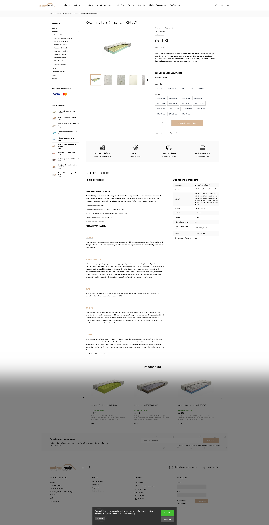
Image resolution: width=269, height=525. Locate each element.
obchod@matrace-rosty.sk (186, 467)
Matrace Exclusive (60, 64)
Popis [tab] (93, 173)
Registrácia (95, 488)
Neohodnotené (170, 28)
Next (221, 398)
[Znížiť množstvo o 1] (157, 123)
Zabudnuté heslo (181, 503)
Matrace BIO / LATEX (60, 45)
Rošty (54, 68)
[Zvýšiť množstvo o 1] (168, 123)
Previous (84, 398)
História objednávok (98, 491)
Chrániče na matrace (60, 58)
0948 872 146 (138, 492)
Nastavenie (100, 518)
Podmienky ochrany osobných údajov (61, 492)
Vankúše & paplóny (58, 72)
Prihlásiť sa (210, 440)
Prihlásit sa (95, 485)
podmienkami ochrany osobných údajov (207, 445)
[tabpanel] (109, 399)
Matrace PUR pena (60, 35)
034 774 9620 (213, 467)
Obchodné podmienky (57, 489)
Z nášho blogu (54, 501)
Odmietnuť (167, 519)
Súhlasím (167, 513)
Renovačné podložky (61, 51)
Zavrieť (212, 140)
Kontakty (53, 495)
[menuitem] (66, 5)
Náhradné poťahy (59, 61)
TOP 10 (54, 79)
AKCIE (54, 75)
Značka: (159, 35)
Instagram (88, 467)
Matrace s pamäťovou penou (63, 38)
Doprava (52, 482)
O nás (51, 498)
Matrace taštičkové (60, 48)
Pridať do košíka (187, 123)
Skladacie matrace (60, 54)
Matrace (55, 32)
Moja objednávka (97, 482)
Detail (92, 424)
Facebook (83, 467)
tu (134, 514)
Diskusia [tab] (105, 173)
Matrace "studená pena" (62, 41)
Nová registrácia (181, 500)
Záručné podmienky (56, 485)
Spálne (54, 28)
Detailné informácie (161, 77)
